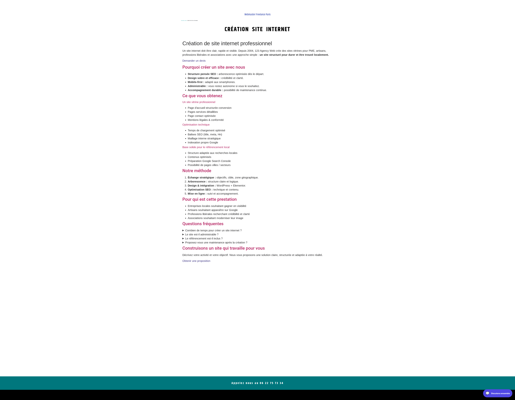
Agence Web (184, 20)
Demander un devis (194, 60)
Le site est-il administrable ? (201, 234)
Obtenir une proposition (196, 260)
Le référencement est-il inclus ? (204, 238)
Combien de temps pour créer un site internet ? (213, 230)
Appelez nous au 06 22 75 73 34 (257, 383)
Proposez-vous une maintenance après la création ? (216, 242)
